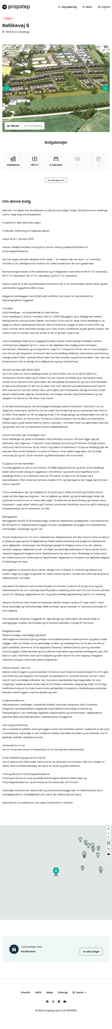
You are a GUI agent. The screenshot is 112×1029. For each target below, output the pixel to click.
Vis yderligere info (56, 180)
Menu (89, 7)
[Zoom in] (108, 829)
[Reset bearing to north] (108, 837)
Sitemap (63, 992)
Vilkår (38, 992)
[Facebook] (47, 1001)
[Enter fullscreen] (108, 843)
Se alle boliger (91, 951)
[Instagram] (53, 1001)
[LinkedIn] (59, 1001)
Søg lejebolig (69, 7)
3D (108, 848)
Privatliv (25, 992)
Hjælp (49, 992)
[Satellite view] (108, 854)
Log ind (105, 7)
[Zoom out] (108, 833)
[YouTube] (64, 1001)
